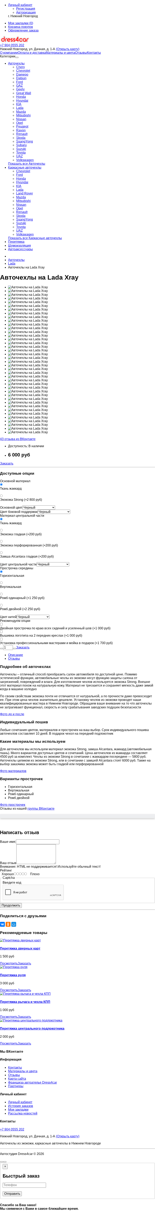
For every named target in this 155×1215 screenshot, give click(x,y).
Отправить (12, 1193)
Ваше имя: (8, 841)
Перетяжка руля (13, 975)
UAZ (19, 156)
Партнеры (15, 1086)
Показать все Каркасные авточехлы (35, 238)
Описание (15, 655)
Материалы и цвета (60, 52)
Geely (20, 89)
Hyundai (22, 100)
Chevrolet (23, 70)
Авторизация (26, 12)
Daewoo (22, 74)
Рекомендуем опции (15, 620)
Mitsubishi (23, 115)
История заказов (20, 1106)
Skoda (20, 137)
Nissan (21, 119)
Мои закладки (18, 1109)
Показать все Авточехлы (26, 163)
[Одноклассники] (8, 924)
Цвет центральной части (18, 564)
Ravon (21, 130)
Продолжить (11, 905)
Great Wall (23, 93)
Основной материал (15, 481)
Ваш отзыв (8, 863)
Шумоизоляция (19, 245)
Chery (20, 67)
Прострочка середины (16, 568)
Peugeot (22, 126)
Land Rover (24, 193)
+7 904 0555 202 (12, 1129)
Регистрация (25, 8)
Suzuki (21, 149)
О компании (9, 52)
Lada (19, 108)
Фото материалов (13, 771)
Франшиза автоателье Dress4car (32, 1082)
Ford (19, 82)
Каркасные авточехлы (24, 167)
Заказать (6, 463)
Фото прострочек (12, 804)
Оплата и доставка (32, 52)
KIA (18, 104)
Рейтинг (6, 870)
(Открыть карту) (67, 49)
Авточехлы (16, 63)
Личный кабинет (20, 1102)
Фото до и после (12, 714)
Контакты (94, 52)
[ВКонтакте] (2, 924)
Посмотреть (9, 963)
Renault (21, 134)
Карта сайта (17, 1078)
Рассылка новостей (22, 1113)
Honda (21, 96)
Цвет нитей (8, 617)
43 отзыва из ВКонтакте (18, 439)
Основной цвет (11, 507)
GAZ (19, 85)
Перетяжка (16, 241)
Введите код (12, 882)
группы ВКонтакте (40, 808)
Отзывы (81, 52)
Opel (19, 123)
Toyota (21, 152)
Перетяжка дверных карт (20, 948)
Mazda (21, 111)
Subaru (21, 145)
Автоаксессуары (20, 249)
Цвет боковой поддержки (19, 511)
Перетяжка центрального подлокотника (32, 1028)
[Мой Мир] (13, 924)
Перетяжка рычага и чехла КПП (25, 1002)
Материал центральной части (22, 515)
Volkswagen (25, 160)
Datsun (21, 78)
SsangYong (24, 141)
